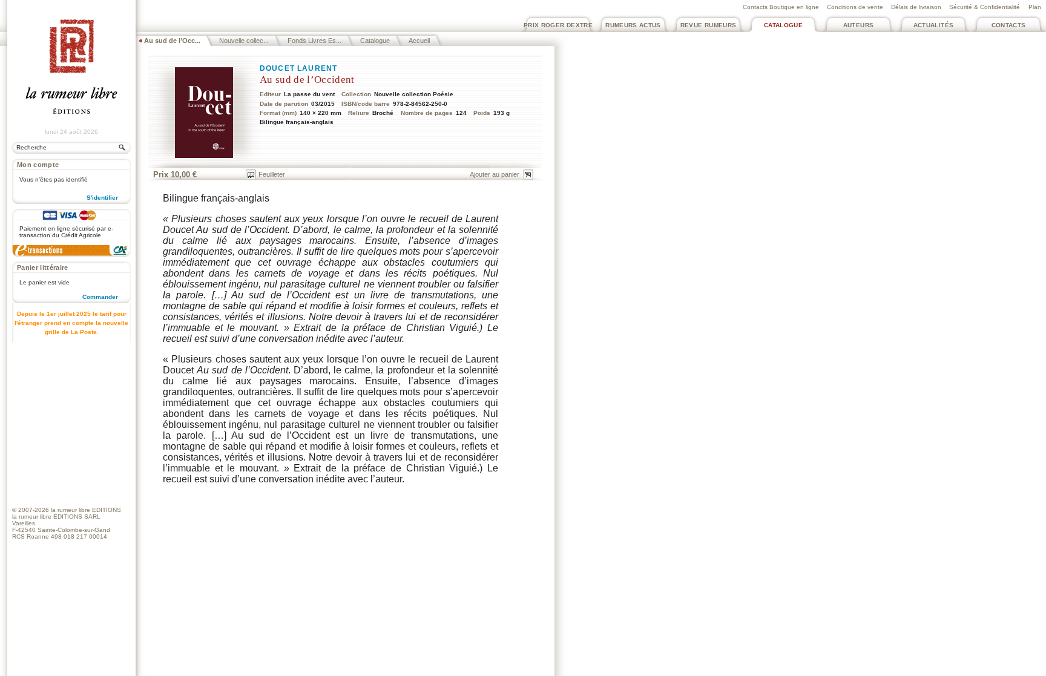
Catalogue (783, 25)
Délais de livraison (916, 7)
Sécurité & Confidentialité (984, 7)
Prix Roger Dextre (558, 25)
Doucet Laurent (298, 68)
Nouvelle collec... (244, 40)
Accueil (419, 40)
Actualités (933, 25)
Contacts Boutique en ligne (781, 7)
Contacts (1009, 25)
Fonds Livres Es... (314, 40)
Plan (1034, 7)
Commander (100, 297)
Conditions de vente (855, 7)
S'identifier (102, 197)
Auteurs (858, 25)
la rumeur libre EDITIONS (86, 510)
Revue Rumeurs (708, 25)
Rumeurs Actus (633, 25)
